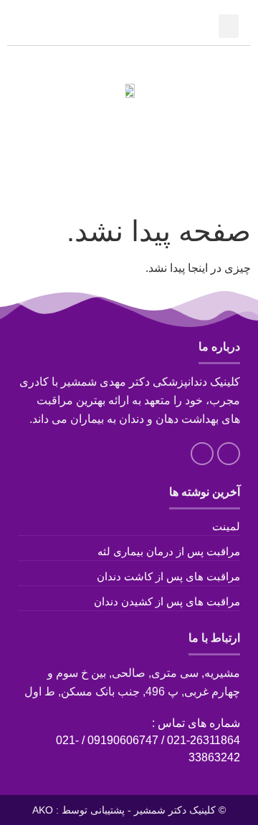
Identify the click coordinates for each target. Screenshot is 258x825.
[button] (229, 26)
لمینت (226, 526)
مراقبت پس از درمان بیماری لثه (168, 551)
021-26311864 (203, 740)
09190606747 (122, 740)
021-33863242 (129, 27)
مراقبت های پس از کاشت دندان (168, 576)
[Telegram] (125, 123)
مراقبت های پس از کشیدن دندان (167, 601)
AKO (42, 810)
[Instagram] (148, 123)
